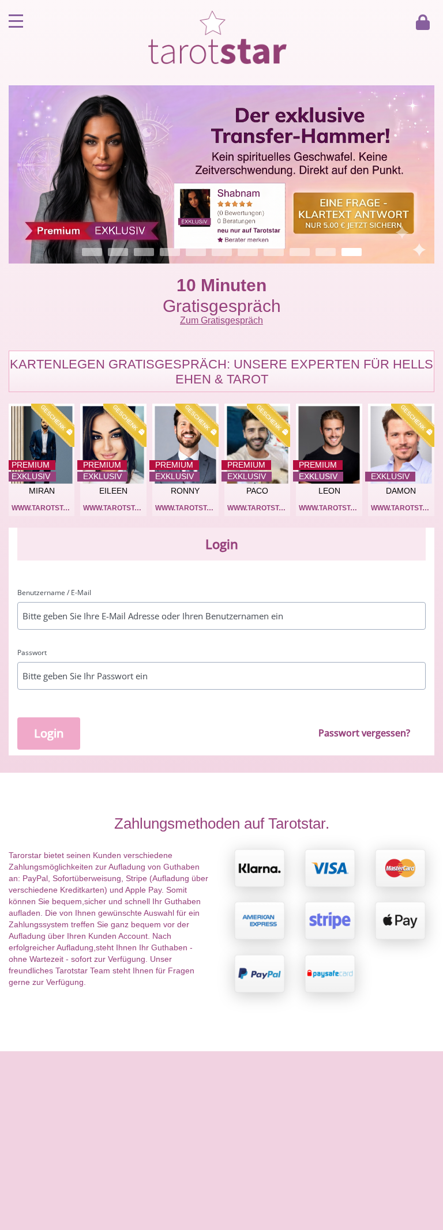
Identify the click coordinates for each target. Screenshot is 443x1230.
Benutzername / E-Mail (54, 592)
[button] (221, 174)
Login (48, 733)
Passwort (32, 652)
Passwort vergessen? (364, 733)
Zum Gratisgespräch (221, 320)
